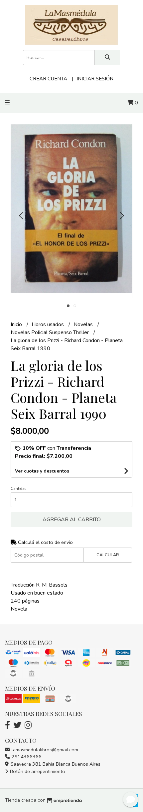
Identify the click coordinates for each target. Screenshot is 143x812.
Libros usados (48, 324)
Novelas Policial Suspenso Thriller (50, 332)
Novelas (83, 324)
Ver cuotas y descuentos (42, 471)
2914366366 (26, 756)
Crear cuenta (48, 78)
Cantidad (19, 488)
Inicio (17, 324)
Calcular (107, 555)
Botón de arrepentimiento (37, 771)
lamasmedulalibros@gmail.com (44, 749)
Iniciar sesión (94, 78)
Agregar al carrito (72, 519)
